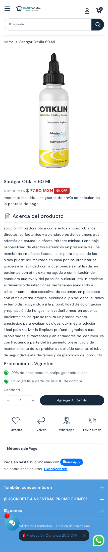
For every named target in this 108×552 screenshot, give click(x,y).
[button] (7, 9)
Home (9, 42)
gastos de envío (59, 197)
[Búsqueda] (97, 24)
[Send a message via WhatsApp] (98, 540)
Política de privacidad (73, 526)
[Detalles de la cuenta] (87, 10)
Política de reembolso (35, 526)
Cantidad (12, 390)
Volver (41, 430)
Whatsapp (67, 430)
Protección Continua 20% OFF (50, 535)
